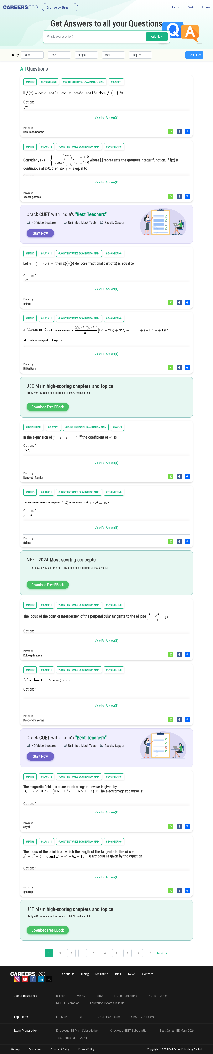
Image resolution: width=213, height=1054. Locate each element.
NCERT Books (157, 996)
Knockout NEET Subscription (129, 1030)
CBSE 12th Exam (142, 1017)
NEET (82, 1017)
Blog (118, 974)
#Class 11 (116, 81)
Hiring (85, 974)
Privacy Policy (86, 1049)
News (132, 974)
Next (160, 953)
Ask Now (157, 36)
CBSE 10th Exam (109, 1017)
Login (206, 7)
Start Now (40, 233)
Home (175, 7)
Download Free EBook (48, 407)
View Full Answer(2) (106, 117)
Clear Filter (194, 55)
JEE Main (62, 1017)
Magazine (101, 974)
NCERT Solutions (125, 996)
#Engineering (49, 81)
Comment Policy (59, 1049)
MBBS (81, 996)
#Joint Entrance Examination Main (83, 81)
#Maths (30, 81)
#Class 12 (46, 146)
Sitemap (15, 1049)
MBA (99, 996)
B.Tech (60, 996)
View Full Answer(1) (106, 182)
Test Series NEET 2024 (71, 1038)
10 (150, 953)
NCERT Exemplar (67, 1003)
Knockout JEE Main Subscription (77, 1030)
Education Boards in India (107, 1003)
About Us (68, 974)
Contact (147, 974)
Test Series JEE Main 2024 (177, 1030)
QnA (191, 7)
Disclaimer (35, 1049)
